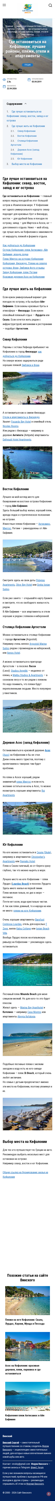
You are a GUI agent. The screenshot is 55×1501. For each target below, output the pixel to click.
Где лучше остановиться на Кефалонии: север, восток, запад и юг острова (27, 116)
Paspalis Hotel (27, 861)
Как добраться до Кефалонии (19, 245)
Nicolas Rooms (10, 426)
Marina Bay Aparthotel (31, 1007)
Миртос (7, 528)
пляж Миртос (23, 781)
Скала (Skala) (44, 852)
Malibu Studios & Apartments (28, 675)
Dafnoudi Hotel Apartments (17, 439)
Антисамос (44, 523)
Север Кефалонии (26, 131)
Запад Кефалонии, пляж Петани (20, 272)
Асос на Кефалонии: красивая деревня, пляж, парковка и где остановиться (23, 1369)
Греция (28, 65)
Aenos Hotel (13, 652)
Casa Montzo (34, 1012)
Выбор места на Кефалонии (27, 164)
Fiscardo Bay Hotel (21, 421)
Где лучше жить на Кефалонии (28, 126)
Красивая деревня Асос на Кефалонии (24, 276)
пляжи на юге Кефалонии (27, 910)
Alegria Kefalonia (26, 1016)
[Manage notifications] (49, 1494)
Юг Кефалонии (24, 158)
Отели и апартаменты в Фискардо (21, 417)
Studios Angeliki (19, 670)
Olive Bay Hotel (24, 584)
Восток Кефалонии (27, 135)
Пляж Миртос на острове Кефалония (23, 258)
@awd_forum (37, 1467)
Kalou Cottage (23, 928)
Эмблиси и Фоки (30, 365)
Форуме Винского (35, 1483)
